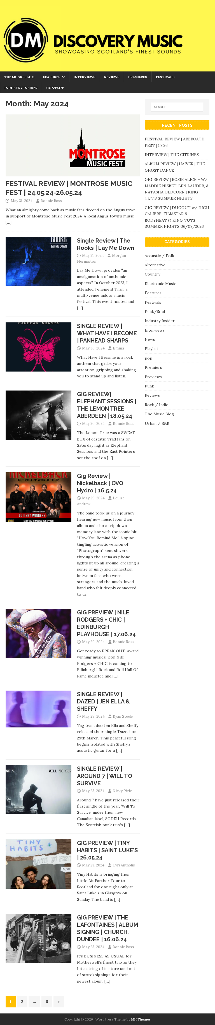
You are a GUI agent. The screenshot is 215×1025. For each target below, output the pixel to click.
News (150, 339)
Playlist (151, 348)
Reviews (112, 77)
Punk (149, 386)
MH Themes (141, 1019)
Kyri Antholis (124, 865)
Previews (153, 376)
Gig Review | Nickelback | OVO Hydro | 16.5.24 (100, 483)
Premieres (137, 77)
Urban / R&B (157, 423)
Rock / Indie (156, 404)
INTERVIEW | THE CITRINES (172, 154)
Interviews (84, 77)
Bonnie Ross (51, 200)
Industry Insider (21, 88)
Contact (55, 88)
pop (148, 358)
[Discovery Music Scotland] (107, 68)
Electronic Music (160, 283)
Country (152, 274)
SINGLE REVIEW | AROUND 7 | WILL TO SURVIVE (104, 776)
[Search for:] (177, 107)
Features (51, 77)
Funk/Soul (155, 311)
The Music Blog (19, 77)
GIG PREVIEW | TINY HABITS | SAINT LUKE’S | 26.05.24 (107, 850)
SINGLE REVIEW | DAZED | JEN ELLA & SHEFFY (103, 701)
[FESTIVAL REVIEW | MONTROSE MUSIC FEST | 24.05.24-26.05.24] (73, 173)
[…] (8, 222)
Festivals (165, 77)
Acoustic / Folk (159, 255)
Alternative (155, 264)
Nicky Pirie (122, 791)
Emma (118, 348)
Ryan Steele (123, 716)
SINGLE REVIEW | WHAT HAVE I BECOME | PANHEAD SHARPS (107, 333)
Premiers (153, 367)
